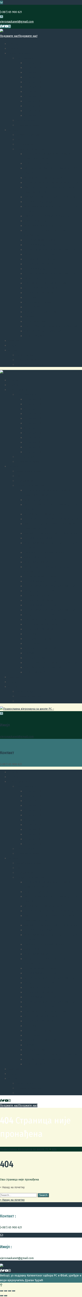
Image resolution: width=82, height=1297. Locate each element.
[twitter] (3, 26)
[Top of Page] (1, 1285)
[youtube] (6, 26)
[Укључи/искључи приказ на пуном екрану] (9, 1290)
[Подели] (5, 1290)
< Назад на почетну (12, 1200)
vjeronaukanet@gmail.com (17, 21)
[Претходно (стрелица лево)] (1, 1295)
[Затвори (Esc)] (1, 1290)
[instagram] (9, 26)
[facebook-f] (1, 26)
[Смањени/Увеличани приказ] (13, 1290)
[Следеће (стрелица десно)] (5, 1295)
